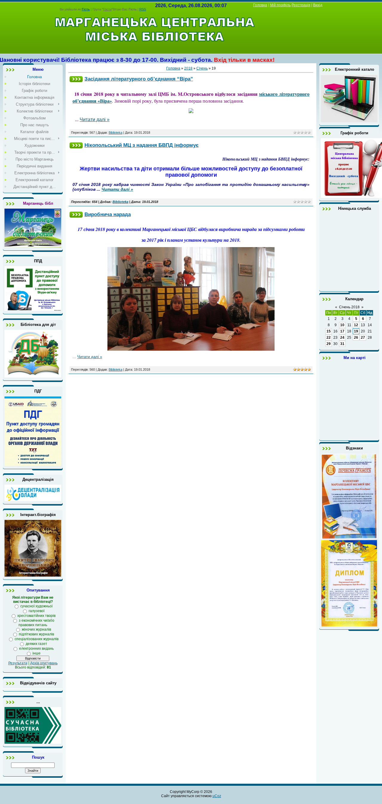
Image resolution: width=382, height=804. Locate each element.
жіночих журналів (36, 629)
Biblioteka (115, 132)
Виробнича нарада (107, 214)
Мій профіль (280, 5)
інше (37, 653)
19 (356, 331)
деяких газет (36, 644)
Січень (202, 68)
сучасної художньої (36, 606)
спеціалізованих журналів (36, 639)
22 (328, 337)
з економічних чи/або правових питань (36, 622)
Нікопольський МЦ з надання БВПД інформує (141, 145)
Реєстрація (301, 5)
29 (328, 344)
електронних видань (36, 648)
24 (342, 337)
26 (356, 337)
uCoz (216, 796)
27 (363, 337)
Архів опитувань (44, 663)
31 (342, 344)
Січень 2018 (349, 307)
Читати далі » (95, 119)
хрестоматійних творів (36, 616)
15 (328, 331)
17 (342, 331)
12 (356, 325)
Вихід (317, 5)
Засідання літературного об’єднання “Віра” (138, 79)
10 (342, 325)
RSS (142, 9)
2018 (188, 68)
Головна (260, 5)
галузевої (36, 611)
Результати (17, 663)
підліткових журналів (36, 634)
